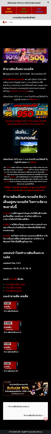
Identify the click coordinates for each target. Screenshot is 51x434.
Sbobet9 (39, 190)
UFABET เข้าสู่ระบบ (29, 187)
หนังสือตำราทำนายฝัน (19, 91)
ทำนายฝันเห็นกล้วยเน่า (34, 415)
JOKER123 (18, 121)
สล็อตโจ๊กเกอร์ (19, 124)
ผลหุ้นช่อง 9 (13, 177)
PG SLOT (29, 121)
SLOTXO (9, 121)
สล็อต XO (38, 121)
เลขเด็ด (8, 167)
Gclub (17, 190)
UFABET (8, 187)
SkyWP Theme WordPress (31, 432)
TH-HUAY (26, 74)
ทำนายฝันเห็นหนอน (13, 291)
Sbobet (30, 190)
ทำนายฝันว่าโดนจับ (13, 288)
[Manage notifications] (45, 419)
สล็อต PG (40, 124)
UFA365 (16, 187)
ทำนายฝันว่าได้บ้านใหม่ (15, 284)
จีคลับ (23, 190)
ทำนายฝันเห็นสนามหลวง (17, 406)
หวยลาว (25, 170)
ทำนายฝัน (6, 181)
